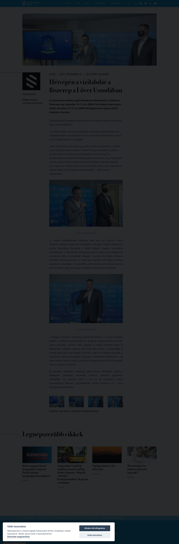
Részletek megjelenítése (18, 536)
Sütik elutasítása (94, 535)
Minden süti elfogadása (94, 528)
